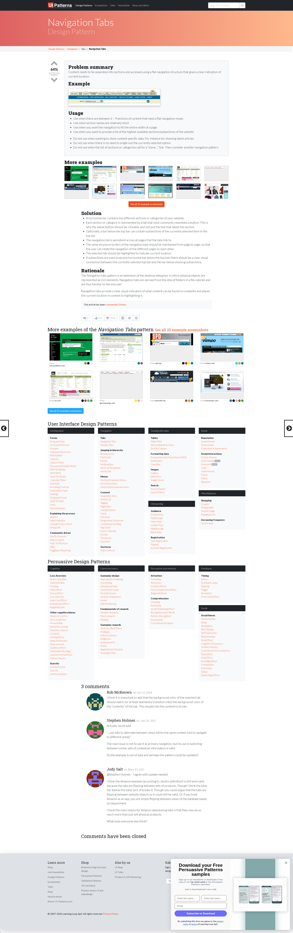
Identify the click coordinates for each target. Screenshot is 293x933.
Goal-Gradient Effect (111, 628)
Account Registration (161, 548)
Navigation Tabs (108, 441)
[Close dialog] (286, 862)
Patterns (84, 5)
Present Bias (56, 623)
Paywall (154, 544)
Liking (203, 622)
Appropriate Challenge (111, 579)
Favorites (105, 541)
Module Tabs (107, 445)
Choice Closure (58, 658)
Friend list (206, 464)
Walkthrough (157, 528)
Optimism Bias (57, 582)
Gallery (154, 473)
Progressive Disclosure (112, 520)
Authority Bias (208, 618)
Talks (113, 5)
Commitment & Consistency (215, 650)
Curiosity (54, 633)
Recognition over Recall (163, 612)
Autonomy (206, 668)
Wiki (52, 546)
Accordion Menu (108, 483)
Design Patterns (56, 49)
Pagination (105, 506)
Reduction (156, 582)
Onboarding (157, 503)
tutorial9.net (160, 400)
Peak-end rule (57, 644)
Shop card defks (140, 5)
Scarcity (54, 670)
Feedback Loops (209, 582)
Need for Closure (59, 630)
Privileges (105, 631)
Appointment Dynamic (111, 649)
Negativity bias (57, 607)
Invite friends (208, 471)
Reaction (205, 481)
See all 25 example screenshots (146, 204)
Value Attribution (58, 640)
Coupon (205, 504)
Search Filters (158, 492)
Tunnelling (156, 579)
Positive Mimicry (209, 647)
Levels (103, 600)
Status (204, 671)
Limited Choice (57, 667)
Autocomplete (158, 488)
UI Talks (119, 872)
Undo (53, 504)
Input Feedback (58, 476)
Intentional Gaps (108, 586)
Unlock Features (108, 635)
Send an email (55, 896)
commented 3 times (115, 304)
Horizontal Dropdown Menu (114, 487)
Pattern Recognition (161, 616)
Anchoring (156, 605)
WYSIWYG (55, 473)
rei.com (57, 400)
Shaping (104, 619)
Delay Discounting (59, 626)
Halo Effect (207, 657)
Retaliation (206, 625)
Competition (207, 664)
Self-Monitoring (108, 603)
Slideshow (156, 476)
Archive (104, 534)
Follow (204, 478)
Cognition (55, 568)
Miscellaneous (208, 493)
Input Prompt (57, 501)
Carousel (105, 517)
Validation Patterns (91, 880)
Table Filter (156, 441)
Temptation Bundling (60, 651)
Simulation (206, 593)
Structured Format (59, 445)
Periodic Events (108, 593)
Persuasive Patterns (91, 875)
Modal (103, 460)
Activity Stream (209, 457)
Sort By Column (158, 448)
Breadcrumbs (107, 453)
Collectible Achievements (214, 448)
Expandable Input (59, 490)
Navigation (73, 49)
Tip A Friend (207, 523)
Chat (203, 467)
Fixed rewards (107, 616)
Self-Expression (209, 633)
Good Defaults (57, 508)
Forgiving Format (58, 497)
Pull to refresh (107, 550)
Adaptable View (108, 495)
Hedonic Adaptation (110, 596)
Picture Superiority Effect (163, 589)
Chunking (155, 602)
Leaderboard (208, 441)
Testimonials (207, 445)
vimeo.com (210, 363)
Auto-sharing (207, 460)
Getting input (56, 430)
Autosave (55, 483)
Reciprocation (208, 636)
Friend (204, 474)
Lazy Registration (159, 541)
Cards (103, 513)
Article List (105, 499)
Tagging (104, 503)
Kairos (204, 579)
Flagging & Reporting (60, 550)
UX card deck (88, 885)
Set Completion (58, 619)
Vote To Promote (59, 543)
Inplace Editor (57, 462)
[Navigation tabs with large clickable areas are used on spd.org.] (133, 169)
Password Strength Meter (63, 466)
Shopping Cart (208, 514)
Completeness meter (61, 524)
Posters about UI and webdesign (92, 892)
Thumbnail (105, 538)
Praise (103, 645)
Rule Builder (56, 455)
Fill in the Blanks (58, 469)
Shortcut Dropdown (110, 467)
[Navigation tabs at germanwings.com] (216, 167)
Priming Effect (57, 637)
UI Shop (119, 867)
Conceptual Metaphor (162, 623)
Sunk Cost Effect (58, 600)
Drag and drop (57, 441)
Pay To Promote (58, 536)
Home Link (105, 471)
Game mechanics (109, 568)
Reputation (207, 654)
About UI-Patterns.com (60, 901)
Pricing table (207, 507)
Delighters (105, 638)
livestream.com (211, 400)
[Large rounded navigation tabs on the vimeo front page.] (160, 171)
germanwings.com (107, 403)
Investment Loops (109, 589)
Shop (50, 891)
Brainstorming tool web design (93, 869)
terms (194, 924)
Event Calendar (108, 531)
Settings (54, 494)
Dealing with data (160, 430)
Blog (50, 867)
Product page (208, 511)
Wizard (53, 517)
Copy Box (155, 464)
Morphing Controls (59, 487)
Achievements (107, 642)
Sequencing (156, 619)
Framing (54, 586)
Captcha (54, 459)
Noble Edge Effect (210, 675)
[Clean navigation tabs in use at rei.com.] (188, 172)
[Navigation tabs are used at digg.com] (104, 174)
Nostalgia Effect (209, 661)
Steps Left (55, 527)
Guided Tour (157, 525)
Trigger (204, 589)
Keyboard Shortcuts (60, 452)
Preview (54, 448)
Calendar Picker (58, 480)
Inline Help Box (57, 520)
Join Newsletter (56, 872)
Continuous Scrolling (110, 524)
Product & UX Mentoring (128, 876)
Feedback (206, 568)
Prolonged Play (108, 652)
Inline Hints (156, 521)
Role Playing (207, 629)
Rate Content (57, 539)
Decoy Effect (56, 593)
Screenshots (101, 5)
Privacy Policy (110, 913)
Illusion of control (58, 616)
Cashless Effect (58, 647)
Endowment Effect (59, 603)
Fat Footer (105, 457)
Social (204, 430)
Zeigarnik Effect (159, 593)
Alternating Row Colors (162, 445)
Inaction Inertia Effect (61, 654)
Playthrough (157, 518)
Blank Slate (156, 532)
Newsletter (124, 5)
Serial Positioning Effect (163, 609)
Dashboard (156, 460)
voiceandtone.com (57, 366)
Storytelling (106, 582)
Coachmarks (157, 514)
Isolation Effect (158, 586)
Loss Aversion (57, 596)
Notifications (106, 464)
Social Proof (207, 640)
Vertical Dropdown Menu (113, 480)
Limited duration (58, 674)
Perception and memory (163, 568)
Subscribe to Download (201, 913)
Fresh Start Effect (210, 596)
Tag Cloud (105, 527)
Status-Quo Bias (58, 579)
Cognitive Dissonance (212, 643)
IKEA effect (56, 589)
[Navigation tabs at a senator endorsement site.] (188, 186)
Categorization (108, 510)
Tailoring (205, 586)
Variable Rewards (109, 612)
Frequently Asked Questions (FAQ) (168, 457)
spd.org (158, 363)
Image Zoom (157, 480)
